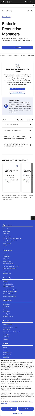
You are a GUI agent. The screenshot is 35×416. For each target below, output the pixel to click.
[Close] (32, 361)
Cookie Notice (14, 401)
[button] (17, 124)
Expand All (20, 119)
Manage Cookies (17, 413)
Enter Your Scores (17, 92)
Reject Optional (26, 408)
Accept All (9, 408)
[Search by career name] (28, 11)
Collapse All (30, 119)
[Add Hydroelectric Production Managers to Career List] (17, 166)
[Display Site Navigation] (33, 5)
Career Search (7, 11)
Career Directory (6, 17)
